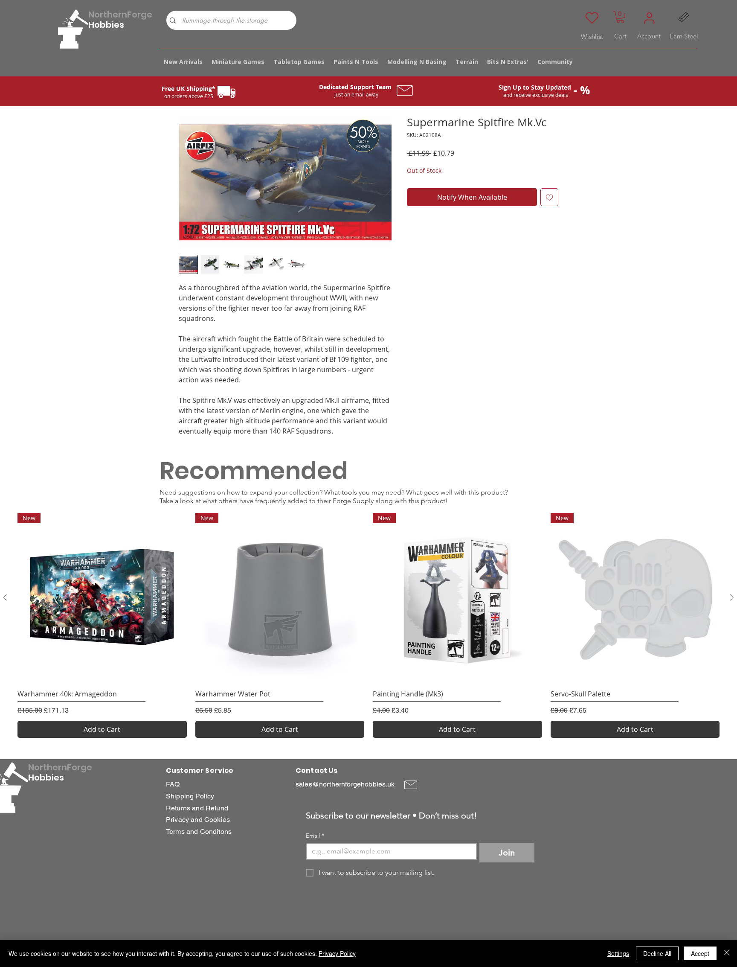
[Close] (727, 953)
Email (315, 835)
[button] (620, 17)
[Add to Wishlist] (549, 197)
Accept (700, 953)
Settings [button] (618, 953)
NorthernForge (120, 14)
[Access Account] (649, 17)
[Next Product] (732, 597)
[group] (368, 625)
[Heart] (592, 17)
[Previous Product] (5, 597)
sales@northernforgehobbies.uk (345, 784)
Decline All (657, 953)
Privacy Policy (337, 953)
